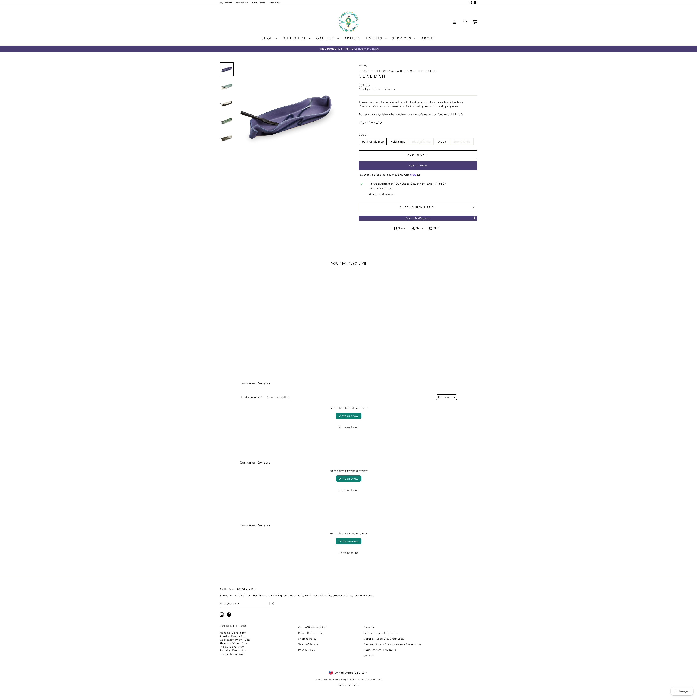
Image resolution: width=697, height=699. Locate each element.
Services (402, 38)
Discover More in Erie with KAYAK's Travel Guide (392, 644)
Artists (352, 38)
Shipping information (418, 207)
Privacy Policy (306, 649)
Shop (268, 38)
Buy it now (418, 165)
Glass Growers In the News (380, 649)
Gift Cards (258, 2)
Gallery (326, 38)
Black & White (421, 141)
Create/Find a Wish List (312, 627)
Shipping (364, 89)
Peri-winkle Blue (373, 141)
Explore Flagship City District (381, 633)
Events (375, 38)
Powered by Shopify (348, 685)
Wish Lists (275, 2)
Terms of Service (308, 644)
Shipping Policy (307, 638)
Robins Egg (398, 141)
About (428, 38)
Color (364, 134)
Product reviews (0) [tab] (252, 397)
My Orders (226, 2)
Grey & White (462, 141)
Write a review (348, 416)
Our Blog (369, 655)
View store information (381, 193)
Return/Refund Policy (311, 633)
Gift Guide (295, 38)
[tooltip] (474, 218)
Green (442, 141)
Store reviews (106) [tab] (278, 397)
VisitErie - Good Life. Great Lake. (384, 638)
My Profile (242, 2)
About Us (369, 627)
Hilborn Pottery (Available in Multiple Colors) (399, 70)
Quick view (250, 331)
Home (362, 65)
